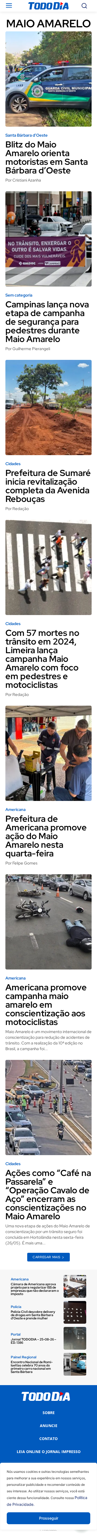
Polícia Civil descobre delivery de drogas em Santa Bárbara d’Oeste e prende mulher (33, 1315)
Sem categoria (18, 295)
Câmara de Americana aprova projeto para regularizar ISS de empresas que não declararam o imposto (35, 1289)
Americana (15, 810)
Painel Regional (23, 1357)
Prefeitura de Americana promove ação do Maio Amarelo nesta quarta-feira (46, 836)
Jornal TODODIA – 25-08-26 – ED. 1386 (33, 1341)
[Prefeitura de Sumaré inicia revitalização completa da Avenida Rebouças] (48, 407)
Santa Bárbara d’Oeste (26, 135)
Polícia (16, 1307)
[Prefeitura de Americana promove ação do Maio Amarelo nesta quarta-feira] (48, 753)
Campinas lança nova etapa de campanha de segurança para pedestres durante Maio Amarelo (47, 321)
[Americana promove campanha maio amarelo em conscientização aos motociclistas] (48, 922)
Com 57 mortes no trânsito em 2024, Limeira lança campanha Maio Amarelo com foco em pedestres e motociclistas (42, 659)
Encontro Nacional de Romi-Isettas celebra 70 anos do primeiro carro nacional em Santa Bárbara (32, 1367)
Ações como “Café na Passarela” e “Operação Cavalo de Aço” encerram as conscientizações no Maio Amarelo (48, 1194)
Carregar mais (46, 1257)
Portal (15, 1334)
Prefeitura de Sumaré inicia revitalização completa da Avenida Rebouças (48, 486)
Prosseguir (48, 1518)
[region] (48, 1500)
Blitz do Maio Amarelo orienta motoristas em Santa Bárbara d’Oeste (46, 157)
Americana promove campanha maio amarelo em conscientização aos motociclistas (46, 1004)
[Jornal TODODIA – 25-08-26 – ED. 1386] (75, 1338)
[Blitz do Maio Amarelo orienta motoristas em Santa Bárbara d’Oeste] (48, 79)
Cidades (12, 464)
